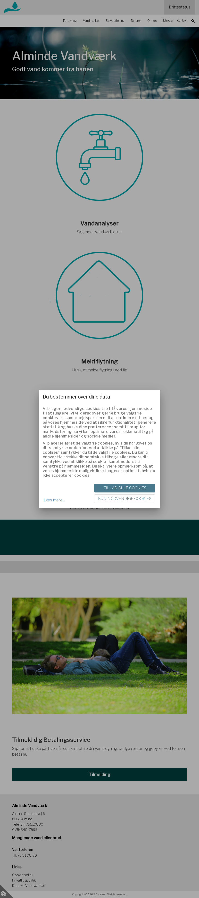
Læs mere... (54, 500)
